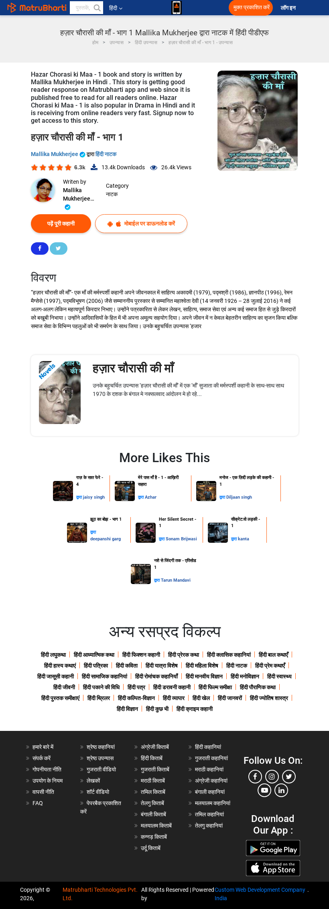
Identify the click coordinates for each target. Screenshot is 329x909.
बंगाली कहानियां (210, 792)
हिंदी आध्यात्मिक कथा (94, 654)
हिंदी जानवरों (230, 698)
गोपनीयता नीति (46, 769)
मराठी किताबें (153, 780)
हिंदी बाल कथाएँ (273, 654)
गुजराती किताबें (155, 769)
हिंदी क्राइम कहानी (195, 709)
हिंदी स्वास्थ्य (279, 676)
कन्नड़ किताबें (154, 837)
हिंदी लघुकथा (53, 654)
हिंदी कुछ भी (157, 709)
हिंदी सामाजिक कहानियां (104, 676)
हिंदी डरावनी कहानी (172, 687)
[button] (96, 7)
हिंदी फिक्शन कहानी (141, 654)
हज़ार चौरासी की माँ (133, 368)
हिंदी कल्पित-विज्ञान (136, 698)
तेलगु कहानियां (209, 825)
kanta (243, 539)
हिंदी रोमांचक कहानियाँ (156, 676)
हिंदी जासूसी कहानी (55, 676)
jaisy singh (94, 497)
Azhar (150, 497)
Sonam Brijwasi (181, 539)
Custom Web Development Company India (260, 894)
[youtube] (264, 790)
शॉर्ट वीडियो (98, 792)
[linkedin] (281, 790)
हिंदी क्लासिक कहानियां (229, 654)
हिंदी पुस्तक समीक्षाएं (60, 698)
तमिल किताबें (153, 792)
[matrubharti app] (176, 7)
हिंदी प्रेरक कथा (183, 654)
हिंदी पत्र (136, 687)
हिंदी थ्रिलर (98, 698)
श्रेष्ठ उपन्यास (100, 758)
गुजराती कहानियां (211, 758)
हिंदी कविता (127, 665)
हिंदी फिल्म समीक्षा (215, 687)
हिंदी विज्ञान (127, 709)
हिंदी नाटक (105, 154)
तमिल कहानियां (209, 814)
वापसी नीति (43, 792)
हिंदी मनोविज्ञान (245, 676)
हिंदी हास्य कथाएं (60, 665)
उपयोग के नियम (47, 780)
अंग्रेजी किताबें (155, 747)
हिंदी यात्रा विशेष (162, 665)
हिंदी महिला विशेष (202, 665)
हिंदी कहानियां (208, 747)
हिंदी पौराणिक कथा (258, 687)
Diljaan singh (239, 497)
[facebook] (255, 776)
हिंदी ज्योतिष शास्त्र (269, 698)
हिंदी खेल (201, 698)
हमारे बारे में (42, 747)
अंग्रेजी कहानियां (211, 780)
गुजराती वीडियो (101, 769)
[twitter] (289, 776)
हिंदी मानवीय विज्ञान (204, 676)
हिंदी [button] (113, 8)
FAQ (37, 803)
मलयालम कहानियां (212, 803)
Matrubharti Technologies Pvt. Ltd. (100, 894)
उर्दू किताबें (150, 848)
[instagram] (272, 776)
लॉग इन (289, 8)
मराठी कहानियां (209, 769)
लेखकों (93, 780)
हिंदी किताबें (151, 758)
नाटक (112, 194)
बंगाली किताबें (153, 814)
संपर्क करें (41, 758)
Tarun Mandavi (176, 580)
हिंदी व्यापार (174, 698)
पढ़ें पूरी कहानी (61, 223)
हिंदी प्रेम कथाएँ (270, 665)
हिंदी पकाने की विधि (101, 687)
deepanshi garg (105, 539)
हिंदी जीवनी (64, 687)
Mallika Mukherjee (55, 154)
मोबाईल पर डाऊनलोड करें (149, 223)
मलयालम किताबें (156, 825)
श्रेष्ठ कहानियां (101, 747)
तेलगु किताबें (152, 803)
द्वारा (79, 497)
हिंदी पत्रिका (96, 665)
